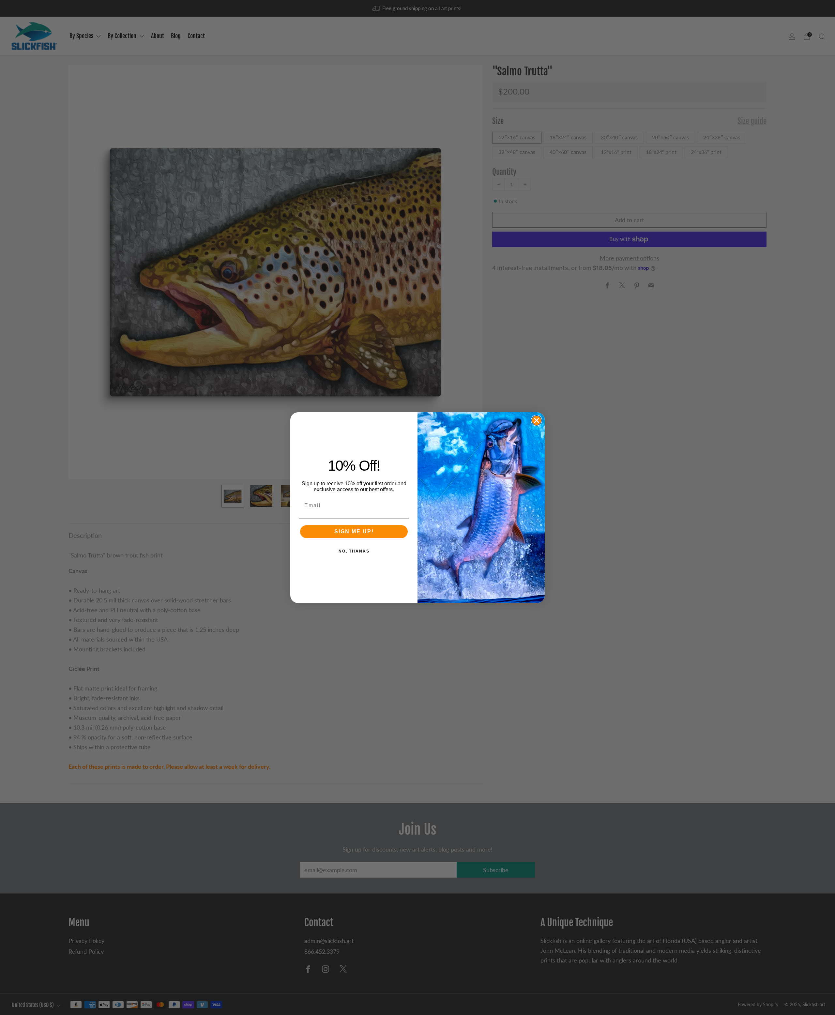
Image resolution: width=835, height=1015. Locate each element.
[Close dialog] (536, 420)
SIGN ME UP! (354, 531)
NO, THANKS (354, 551)
